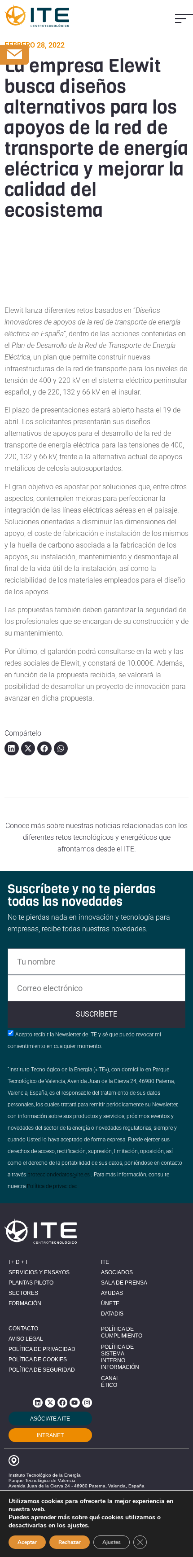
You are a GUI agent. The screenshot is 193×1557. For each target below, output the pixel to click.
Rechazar (69, 1542)
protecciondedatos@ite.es (58, 1174)
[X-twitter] (50, 1403)
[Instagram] (87, 1403)
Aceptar (27, 1542)
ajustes (77, 1526)
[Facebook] (62, 1403)
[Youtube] (74, 1403)
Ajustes (111, 1542)
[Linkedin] (38, 1403)
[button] (184, 18)
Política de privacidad (52, 1186)
